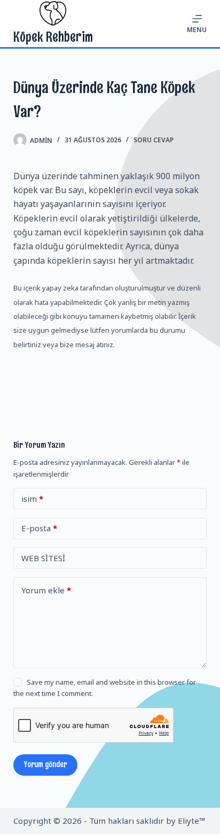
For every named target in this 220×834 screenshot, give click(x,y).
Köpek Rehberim (53, 36)
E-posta (39, 528)
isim (32, 498)
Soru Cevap (153, 139)
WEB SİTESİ (43, 558)
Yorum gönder (45, 764)
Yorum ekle (46, 590)
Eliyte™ (192, 820)
